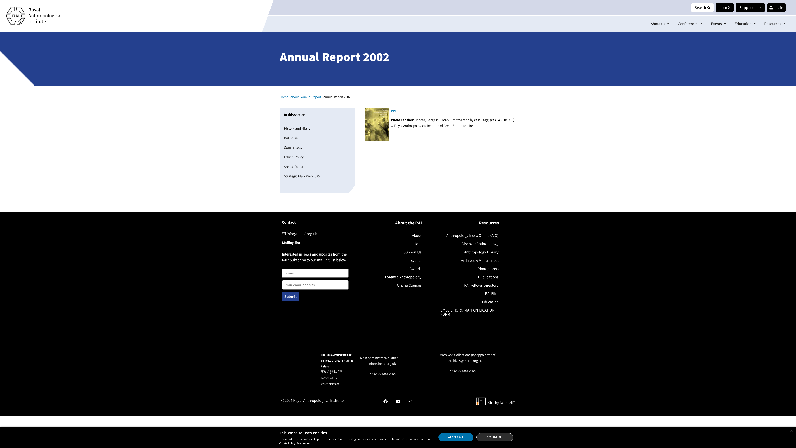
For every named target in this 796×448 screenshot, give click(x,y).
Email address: (292, 279)
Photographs (488, 268)
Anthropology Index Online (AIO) (472, 235)
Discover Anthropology (480, 243)
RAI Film (492, 293)
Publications (488, 276)
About (294, 97)
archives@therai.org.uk (465, 360)
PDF (394, 111)
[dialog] (398, 437)
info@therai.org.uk (301, 233)
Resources (772, 23)
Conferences (688, 23)
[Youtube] (398, 401)
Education (743, 23)
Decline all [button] (495, 437)
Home (284, 97)
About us (658, 23)
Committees (293, 147)
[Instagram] (410, 401)
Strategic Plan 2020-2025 (302, 176)
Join (417, 243)
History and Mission (298, 128)
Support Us (412, 252)
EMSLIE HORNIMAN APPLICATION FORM (467, 312)
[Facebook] (385, 401)
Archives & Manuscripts (480, 260)
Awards (415, 268)
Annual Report (311, 97)
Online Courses (409, 285)
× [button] (791, 431)
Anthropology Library (481, 252)
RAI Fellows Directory (481, 285)
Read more (303, 443)
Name (286, 266)
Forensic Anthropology (403, 276)
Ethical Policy (294, 157)
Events (716, 23)
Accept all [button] (456, 437)
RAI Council (292, 138)
